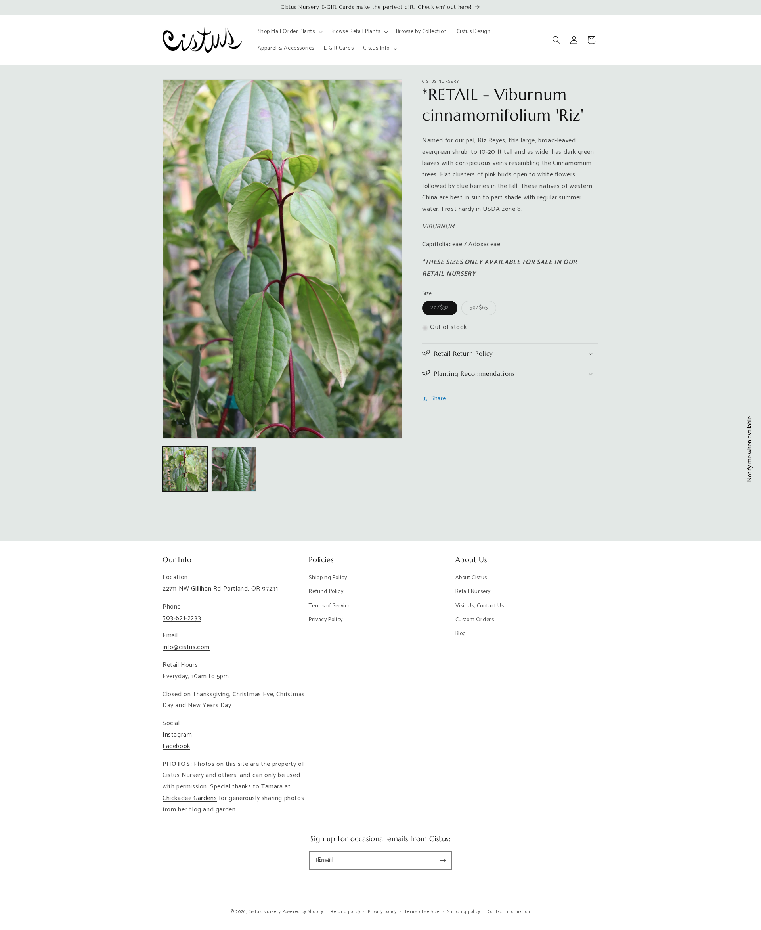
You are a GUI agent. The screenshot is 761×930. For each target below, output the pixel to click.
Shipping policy (464, 911)
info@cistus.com (186, 647)
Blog (460, 633)
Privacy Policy (325, 619)
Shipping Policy (328, 577)
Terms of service (422, 911)
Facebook (176, 746)
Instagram (177, 734)
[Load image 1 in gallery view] (185, 469)
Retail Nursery (473, 591)
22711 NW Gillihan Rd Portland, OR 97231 (220, 589)
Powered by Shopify (302, 911)
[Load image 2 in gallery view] (233, 469)
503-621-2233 (182, 618)
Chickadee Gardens (190, 798)
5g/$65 (483, 309)
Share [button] (438, 399)
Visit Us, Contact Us (479, 605)
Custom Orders (474, 619)
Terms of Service (330, 605)
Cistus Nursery (265, 911)
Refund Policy (326, 591)
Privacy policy (382, 911)
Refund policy (345, 911)
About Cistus (471, 577)
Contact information (509, 911)
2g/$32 (443, 309)
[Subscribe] (442, 860)
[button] (289, 31)
